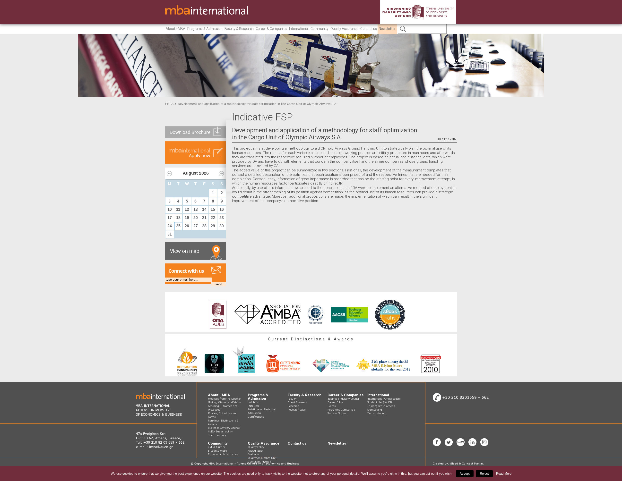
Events (332, 406)
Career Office (335, 402)
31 (169, 234)
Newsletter (387, 29)
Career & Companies (271, 29)
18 (178, 218)
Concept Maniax (473, 463)
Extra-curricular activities (223, 454)
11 (178, 209)
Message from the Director (224, 398)
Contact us (368, 29)
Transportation (376, 413)
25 (178, 226)
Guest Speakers (297, 402)
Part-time (253, 405)
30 (221, 226)
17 (169, 218)
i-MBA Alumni (216, 447)
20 (195, 218)
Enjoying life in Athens (381, 406)
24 (169, 226)
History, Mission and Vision (224, 402)
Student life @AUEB (379, 402)
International (299, 29)
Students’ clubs (217, 450)
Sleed (454, 463)
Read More (503, 473)
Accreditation (256, 450)
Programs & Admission (205, 29)
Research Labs (297, 409)
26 (187, 226)
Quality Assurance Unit (262, 458)
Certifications (256, 416)
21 (204, 218)
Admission (254, 413)
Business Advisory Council (224, 428)
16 (221, 209)
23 (221, 218)
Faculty (292, 398)
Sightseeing (374, 409)
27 (195, 226)
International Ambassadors (384, 398)
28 (204, 226)
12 (187, 209)
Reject (484, 473)
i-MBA (169, 104)
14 (204, 209)
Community (319, 29)
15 (213, 209)
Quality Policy (256, 447)
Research (293, 406)
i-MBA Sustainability (220, 431)
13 (195, 209)
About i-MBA (175, 29)
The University (217, 435)
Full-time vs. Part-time (262, 409)
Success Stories (337, 413)
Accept (465, 473)
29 (213, 226)
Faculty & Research (239, 29)
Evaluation (254, 454)
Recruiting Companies (341, 409)
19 (187, 218)
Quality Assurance (344, 29)
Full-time (253, 402)
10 (169, 209)
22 (213, 218)
